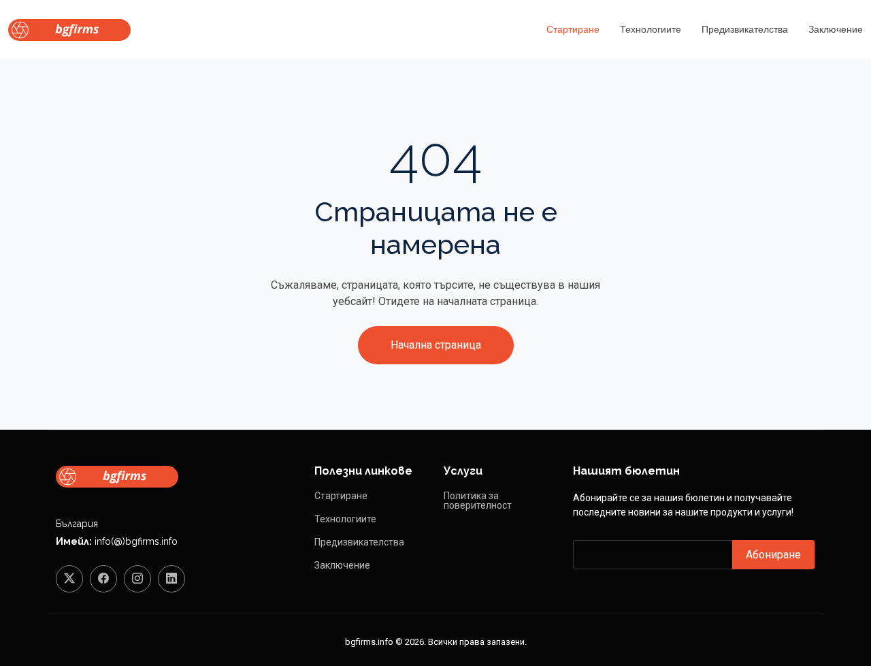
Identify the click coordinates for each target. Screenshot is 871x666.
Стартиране (572, 29)
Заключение (835, 29)
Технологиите (650, 29)
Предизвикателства (745, 29)
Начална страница (436, 344)
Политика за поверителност (478, 500)
